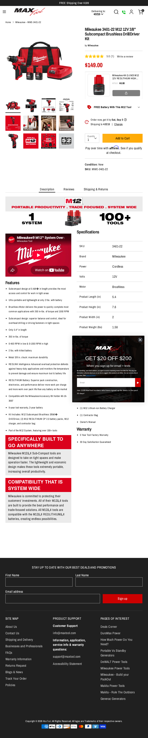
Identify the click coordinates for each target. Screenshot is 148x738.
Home (8, 22)
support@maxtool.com (66, 656)
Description (47, 189)
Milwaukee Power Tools (115, 668)
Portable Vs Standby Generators (113, 652)
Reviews (69, 189)
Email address (14, 591)
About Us (11, 626)
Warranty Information (18, 659)
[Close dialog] (140, 340)
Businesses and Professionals (24, 646)
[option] (39, 62)
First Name (12, 575)
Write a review (125, 56)
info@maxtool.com (64, 633)
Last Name (82, 575)
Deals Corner (109, 626)
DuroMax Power (111, 633)
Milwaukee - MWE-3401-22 (28, 22)
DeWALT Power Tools (114, 661)
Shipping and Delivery (19, 639)
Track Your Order (16, 678)
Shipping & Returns (96, 189)
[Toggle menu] (4, 12)
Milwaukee (93, 45)
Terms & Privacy (91, 375)
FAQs (8, 652)
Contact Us (12, 633)
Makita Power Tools (113, 685)
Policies (10, 685)
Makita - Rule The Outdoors (118, 692)
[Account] (131, 10)
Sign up (122, 598)
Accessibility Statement (67, 663)
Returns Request (15, 665)
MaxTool (47, 721)
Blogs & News (14, 672)
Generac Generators (113, 698)
